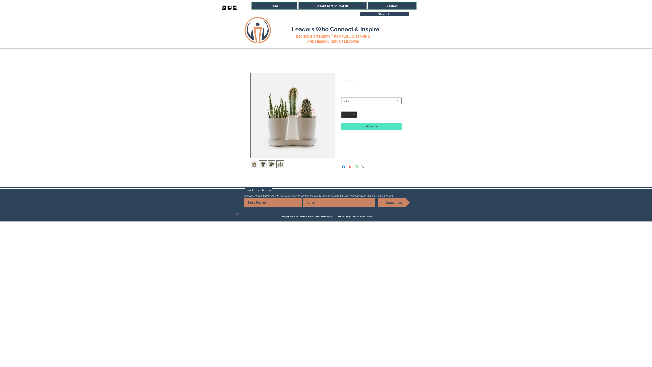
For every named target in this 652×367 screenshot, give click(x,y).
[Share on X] (363, 167)
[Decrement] (344, 115)
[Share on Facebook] (343, 167)
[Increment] (354, 115)
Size (344, 94)
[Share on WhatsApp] (356, 167)
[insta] (235, 7)
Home (254, 60)
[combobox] (371, 101)
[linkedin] (224, 7)
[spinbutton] (349, 115)
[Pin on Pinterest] (350, 167)
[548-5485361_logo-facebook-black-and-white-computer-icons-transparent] (229, 7)
